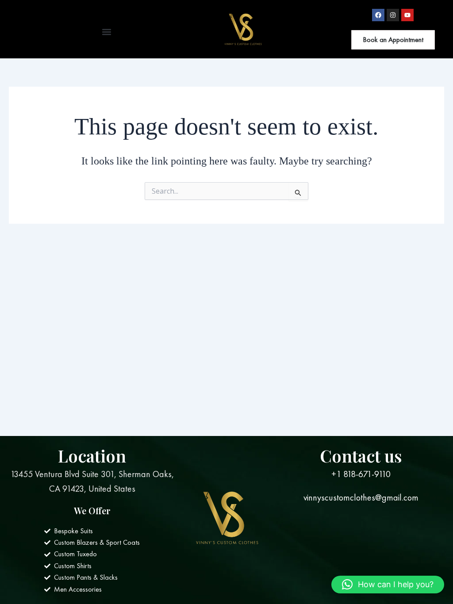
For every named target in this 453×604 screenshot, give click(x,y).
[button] (106, 31)
